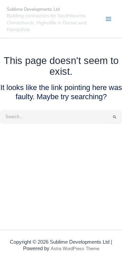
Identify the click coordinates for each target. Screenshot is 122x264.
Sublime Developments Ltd (33, 9)
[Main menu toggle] (108, 18)
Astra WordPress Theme (75, 248)
